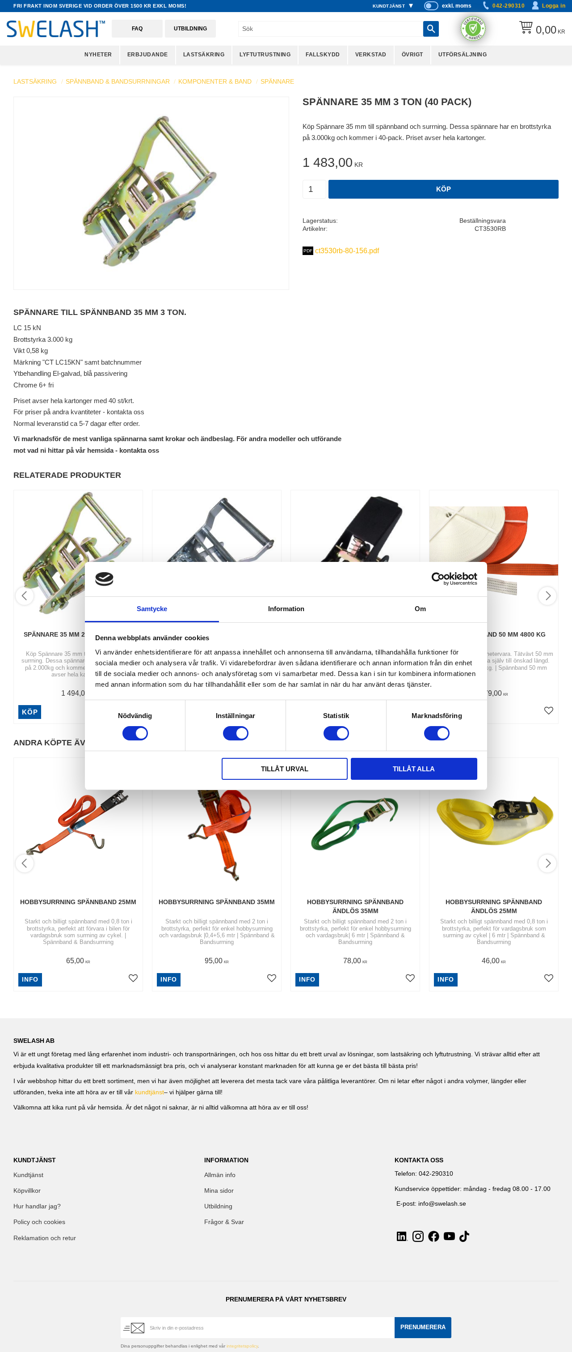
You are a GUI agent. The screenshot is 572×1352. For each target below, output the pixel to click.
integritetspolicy (242, 1345)
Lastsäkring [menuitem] (204, 54)
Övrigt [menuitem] (412, 54)
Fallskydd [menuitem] (323, 54)
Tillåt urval (284, 769)
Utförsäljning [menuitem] (462, 54)
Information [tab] (286, 608)
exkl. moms (456, 6)
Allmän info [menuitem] (220, 1175)
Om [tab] (420, 608)
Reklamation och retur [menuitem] (44, 1238)
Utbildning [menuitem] (218, 1206)
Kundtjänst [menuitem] (389, 6)
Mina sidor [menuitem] (219, 1190)
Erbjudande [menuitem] (147, 54)
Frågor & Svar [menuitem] (224, 1222)
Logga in (553, 6)
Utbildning (190, 29)
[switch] (235, 733)
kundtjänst (149, 1092)
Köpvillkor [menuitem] (27, 1190)
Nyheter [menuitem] (98, 54)
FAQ (137, 29)
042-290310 (508, 6)
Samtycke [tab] (152, 608)
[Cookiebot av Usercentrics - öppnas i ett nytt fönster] (438, 579)
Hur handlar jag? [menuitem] (37, 1206)
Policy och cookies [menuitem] (39, 1222)
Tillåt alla (414, 769)
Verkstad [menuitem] (371, 54)
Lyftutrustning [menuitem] (265, 54)
